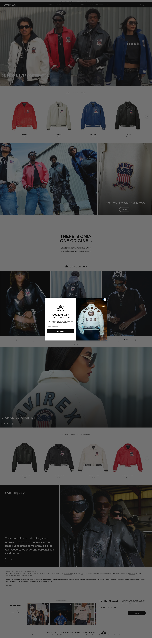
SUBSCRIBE (60, 331)
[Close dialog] (104, 299)
